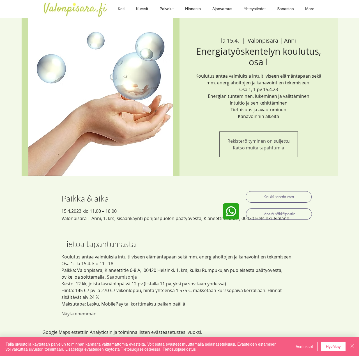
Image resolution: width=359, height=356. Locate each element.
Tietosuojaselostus (179, 349)
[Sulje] (352, 346)
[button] (142, 8)
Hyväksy (333, 346)
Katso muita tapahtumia (258, 148)
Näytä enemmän (78, 314)
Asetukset (304, 346)
